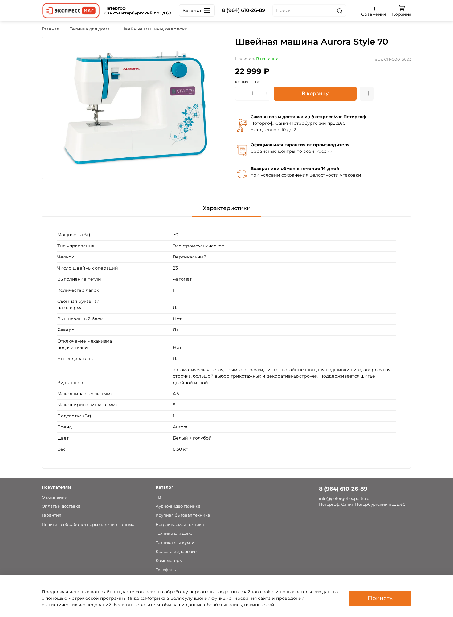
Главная (50, 29)
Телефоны (166, 569)
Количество (247, 82)
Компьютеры (169, 560)
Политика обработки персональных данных (88, 524)
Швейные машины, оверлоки (154, 29)
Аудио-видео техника (178, 506)
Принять (380, 598)
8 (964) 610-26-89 (243, 10)
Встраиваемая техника (180, 524)
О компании (54, 497)
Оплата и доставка (61, 506)
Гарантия (51, 515)
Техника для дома (90, 29)
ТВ (158, 497)
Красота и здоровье (176, 551)
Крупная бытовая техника (183, 515)
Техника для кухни (175, 542)
